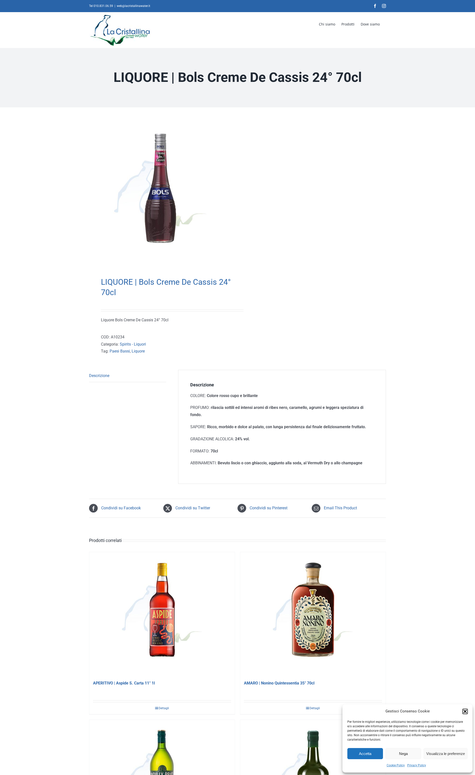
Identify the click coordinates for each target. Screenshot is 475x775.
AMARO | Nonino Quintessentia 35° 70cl (279, 683)
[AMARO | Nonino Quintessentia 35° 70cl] (313, 614)
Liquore (138, 351)
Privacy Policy (416, 765)
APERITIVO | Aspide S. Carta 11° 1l (124, 683)
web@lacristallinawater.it (133, 6)
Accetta (365, 754)
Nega (403, 754)
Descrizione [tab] (99, 375)
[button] (465, 711)
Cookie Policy (396, 765)
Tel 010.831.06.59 (101, 6)
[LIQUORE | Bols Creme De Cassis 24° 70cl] (160, 193)
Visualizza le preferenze (445, 754)
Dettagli (164, 708)
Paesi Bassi (120, 351)
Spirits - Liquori (133, 344)
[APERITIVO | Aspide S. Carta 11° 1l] (162, 614)
